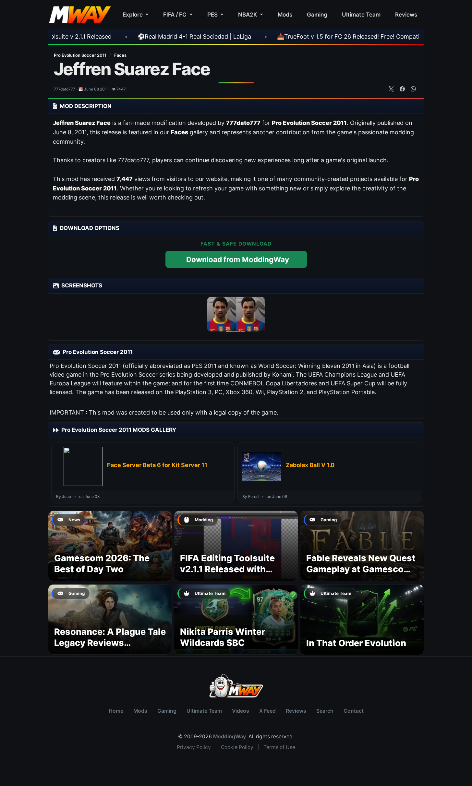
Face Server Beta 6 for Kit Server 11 (157, 465)
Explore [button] (133, 14)
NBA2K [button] (248, 14)
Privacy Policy (194, 747)
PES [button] (213, 14)
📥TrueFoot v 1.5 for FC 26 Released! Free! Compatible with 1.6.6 (326, 36)
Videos (240, 711)
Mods (285, 14)
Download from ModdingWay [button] (237, 259)
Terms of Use (279, 747)
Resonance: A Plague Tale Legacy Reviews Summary (110, 642)
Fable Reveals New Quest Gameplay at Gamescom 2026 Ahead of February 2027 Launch (361, 574)
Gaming (317, 14)
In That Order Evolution (356, 643)
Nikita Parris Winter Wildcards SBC (222, 637)
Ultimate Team (361, 14)
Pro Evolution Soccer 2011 (80, 55)
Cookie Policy (237, 747)
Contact (354, 711)
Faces (120, 55)
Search (324, 711)
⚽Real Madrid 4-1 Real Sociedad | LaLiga (154, 36)
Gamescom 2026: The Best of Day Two (102, 563)
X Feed (267, 711)
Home (116, 711)
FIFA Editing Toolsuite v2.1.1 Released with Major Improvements (227, 569)
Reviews (406, 14)
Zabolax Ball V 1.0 (310, 465)
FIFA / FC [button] (175, 14)
